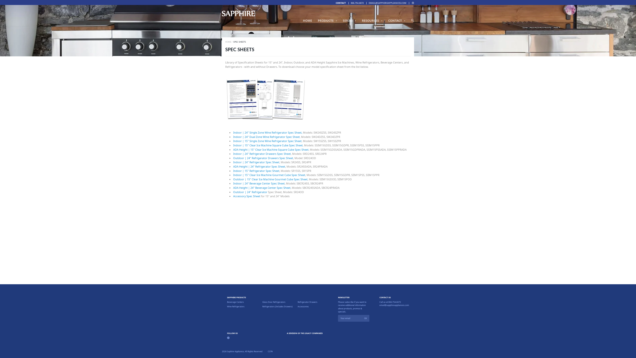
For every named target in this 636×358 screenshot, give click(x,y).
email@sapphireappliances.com (387, 2)
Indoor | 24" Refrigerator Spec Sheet (256, 162)
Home (307, 21)
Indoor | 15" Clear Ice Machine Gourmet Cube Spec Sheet (269, 175)
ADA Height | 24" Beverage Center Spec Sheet (262, 188)
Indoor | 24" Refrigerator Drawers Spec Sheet (262, 154)
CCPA (270, 351)
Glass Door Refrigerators (273, 302)
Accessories (303, 306)
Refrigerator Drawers (307, 302)
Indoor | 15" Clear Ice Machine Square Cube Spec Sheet (268, 145)
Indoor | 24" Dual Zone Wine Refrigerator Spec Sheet (266, 137)
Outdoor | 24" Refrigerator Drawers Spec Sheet (263, 158)
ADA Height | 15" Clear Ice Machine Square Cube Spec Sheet (271, 149)
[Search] (412, 22)
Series (348, 21)
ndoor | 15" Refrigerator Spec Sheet (256, 171)
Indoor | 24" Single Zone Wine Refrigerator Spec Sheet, (267, 132)
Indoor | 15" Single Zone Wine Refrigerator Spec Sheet (267, 141)
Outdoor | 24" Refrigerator (250, 192)
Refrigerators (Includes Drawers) (277, 306)
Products (326, 21)
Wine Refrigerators (235, 306)
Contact (395, 21)
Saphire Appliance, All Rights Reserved (244, 351)
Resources (371, 21)
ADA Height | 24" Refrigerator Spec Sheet (259, 166)
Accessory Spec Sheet (246, 196)
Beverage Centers (235, 302)
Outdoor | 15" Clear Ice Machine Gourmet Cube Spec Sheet (270, 179)
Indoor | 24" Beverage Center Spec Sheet (259, 183)
